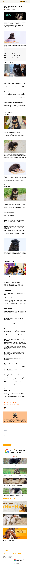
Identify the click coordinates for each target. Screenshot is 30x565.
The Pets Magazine (16, 563)
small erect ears (23, 129)
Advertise (9, 557)
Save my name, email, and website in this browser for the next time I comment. (14, 442)
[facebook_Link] (3, 550)
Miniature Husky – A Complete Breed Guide (10, 402)
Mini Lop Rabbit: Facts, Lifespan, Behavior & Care (11, 404)
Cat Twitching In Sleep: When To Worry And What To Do (12, 405)
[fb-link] (4, 408)
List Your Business (22, 1)
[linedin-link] (7, 408)
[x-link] (6, 408)
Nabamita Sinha (8, 9)
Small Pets (5, 558)
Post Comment (7, 444)
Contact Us (10, 556)
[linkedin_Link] (5, 550)
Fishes (5, 557)
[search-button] (26, 1)
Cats (4, 556)
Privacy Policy (10, 558)
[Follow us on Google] (15, 451)
